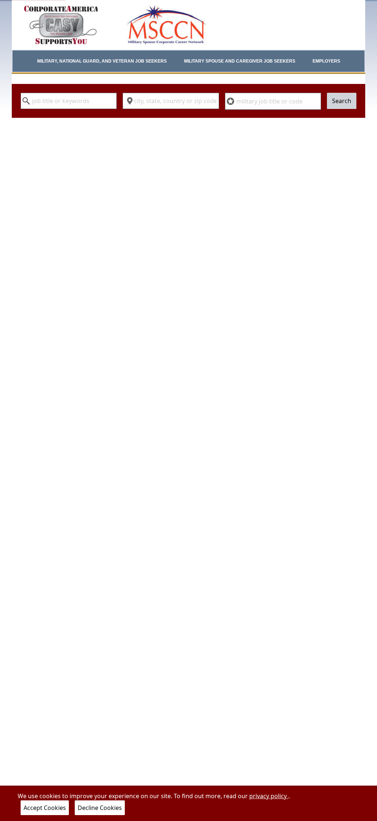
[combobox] (69, 101)
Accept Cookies (45, 808)
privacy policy (268, 796)
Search (341, 101)
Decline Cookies (100, 808)
